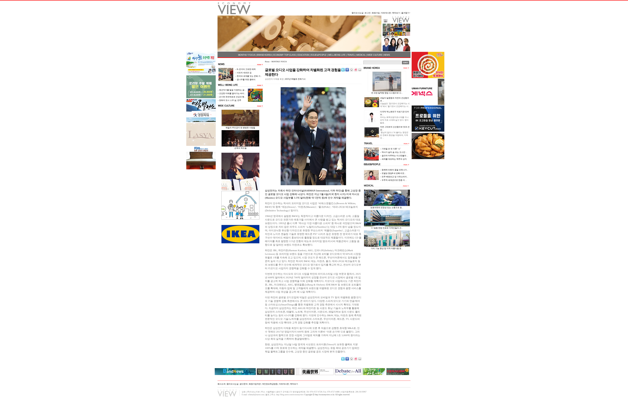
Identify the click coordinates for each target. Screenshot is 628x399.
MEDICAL (361, 55)
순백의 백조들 (240, 148)
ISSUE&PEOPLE (319, 55)
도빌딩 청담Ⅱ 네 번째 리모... (394, 173)
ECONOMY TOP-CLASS (284, 55)
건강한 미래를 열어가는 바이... (232, 93)
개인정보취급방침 (270, 384)
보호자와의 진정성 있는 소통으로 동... (386, 207)
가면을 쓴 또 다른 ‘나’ (391, 149)
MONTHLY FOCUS (246, 55)
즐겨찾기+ (405, 13)
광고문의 (244, 384)
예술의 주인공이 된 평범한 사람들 (240, 128)
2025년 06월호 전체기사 (295, 79)
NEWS (387, 55)
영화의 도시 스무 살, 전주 (230, 100)
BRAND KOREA (264, 55)
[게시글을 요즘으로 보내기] (356, 70)
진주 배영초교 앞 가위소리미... (395, 177)
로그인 (368, 13)
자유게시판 (386, 13)
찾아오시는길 (357, 13)
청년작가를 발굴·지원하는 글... (232, 90)
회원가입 (376, 13)
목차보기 (396, 13)
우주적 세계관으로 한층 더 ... (394, 180)
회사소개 (221, 384)
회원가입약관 (255, 384)
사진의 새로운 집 (244, 73)
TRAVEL (351, 55)
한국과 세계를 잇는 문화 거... (249, 76)
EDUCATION (303, 55)
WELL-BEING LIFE (337, 55)
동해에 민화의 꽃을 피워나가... (395, 170)
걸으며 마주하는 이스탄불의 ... (395, 156)
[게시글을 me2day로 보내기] (351, 70)
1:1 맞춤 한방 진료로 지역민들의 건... (387, 228)
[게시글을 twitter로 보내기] (343, 70)
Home (267, 62)
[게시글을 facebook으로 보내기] (347, 70)
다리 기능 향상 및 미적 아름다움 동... (387, 248)
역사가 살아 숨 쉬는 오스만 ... (394, 152)
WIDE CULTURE (374, 55)
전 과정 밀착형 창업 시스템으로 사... (387, 93)
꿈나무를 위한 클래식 (246, 79)
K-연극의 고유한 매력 (246, 69)
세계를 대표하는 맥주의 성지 (394, 159)
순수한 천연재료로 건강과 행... (232, 97)
